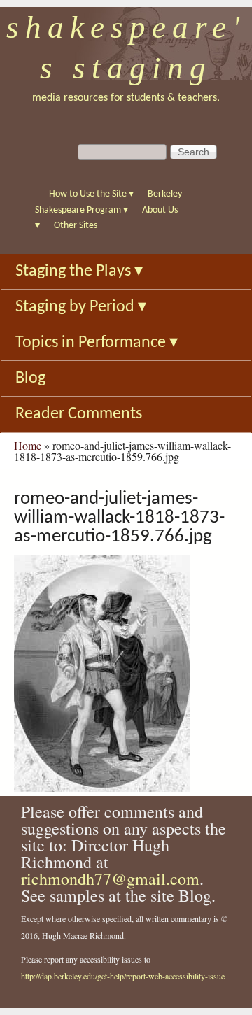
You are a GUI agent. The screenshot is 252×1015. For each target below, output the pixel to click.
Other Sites (75, 225)
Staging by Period (80, 307)
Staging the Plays (79, 271)
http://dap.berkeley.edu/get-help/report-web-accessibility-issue (123, 975)
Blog (30, 378)
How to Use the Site (91, 194)
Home (27, 445)
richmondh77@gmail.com (110, 878)
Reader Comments (78, 414)
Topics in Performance (96, 342)
